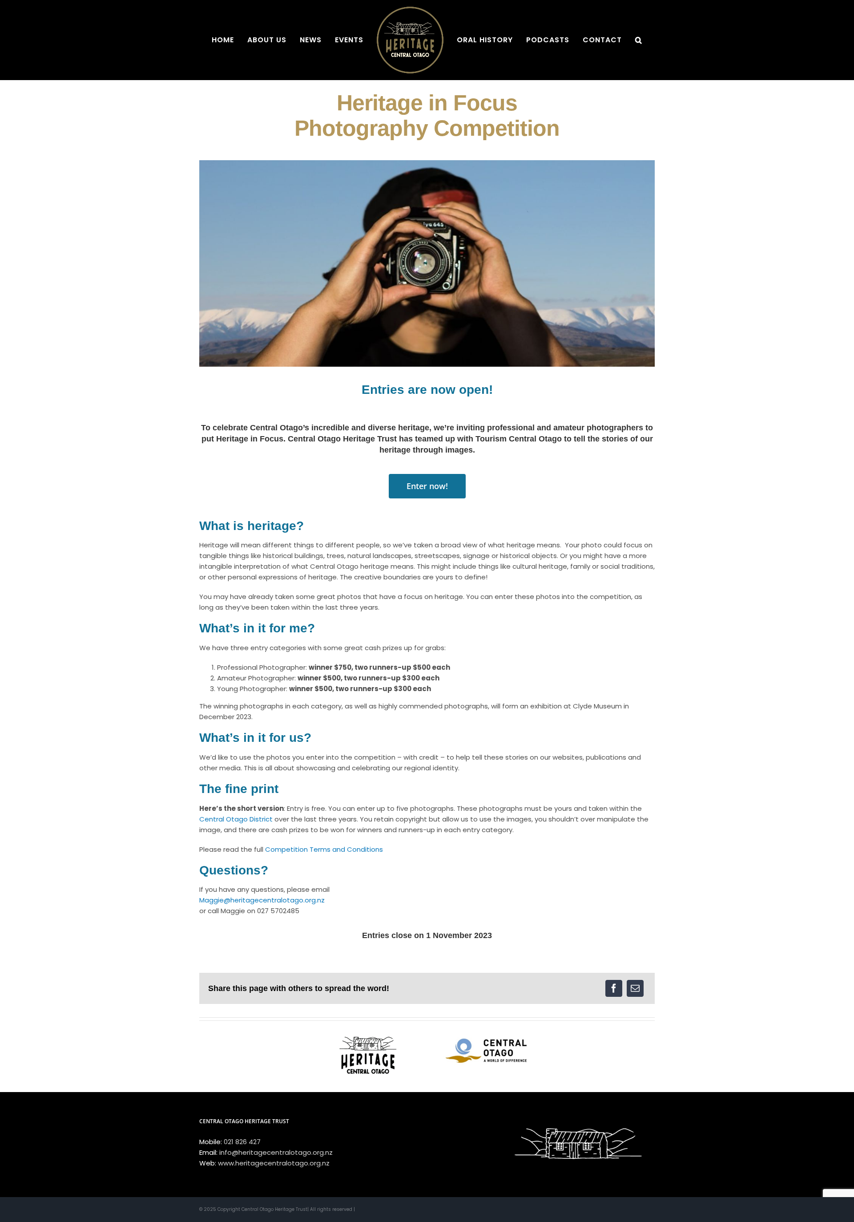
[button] (608, 40)
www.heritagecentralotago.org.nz (274, 1163)
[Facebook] (613, 988)
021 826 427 (242, 1141)
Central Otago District (236, 819)
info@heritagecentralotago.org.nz (276, 1152)
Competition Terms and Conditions (324, 849)
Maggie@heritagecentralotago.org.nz (262, 900)
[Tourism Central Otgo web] (486, 1033)
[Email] (635, 988)
